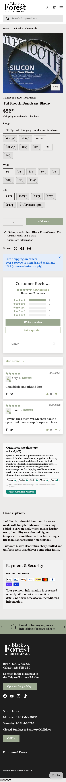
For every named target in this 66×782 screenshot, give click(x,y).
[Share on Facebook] (22, 248)
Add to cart (44, 221)
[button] (54, 7)
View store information (20, 240)
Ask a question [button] (33, 330)
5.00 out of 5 (41, 289)
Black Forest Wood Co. (22, 771)
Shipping (8, 116)
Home (6, 28)
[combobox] (33, 18)
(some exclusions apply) (27, 266)
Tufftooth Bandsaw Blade (24, 28)
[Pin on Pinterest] (29, 248)
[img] (13, 373)
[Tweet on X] (15, 248)
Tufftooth (8, 97)
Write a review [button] (33, 322)
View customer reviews (21, 491)
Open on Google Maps (20, 686)
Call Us (11, 738)
